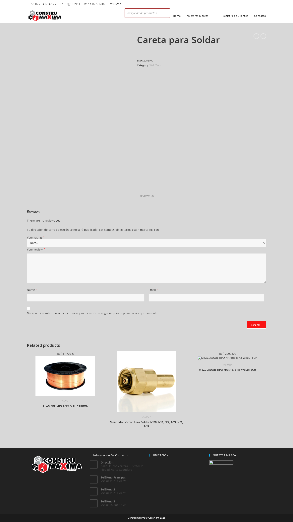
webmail (117, 4)
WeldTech (155, 65)
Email (153, 290)
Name (32, 290)
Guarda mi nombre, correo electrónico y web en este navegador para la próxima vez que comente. (92, 313)
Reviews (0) (147, 196)
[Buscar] (166, 13)
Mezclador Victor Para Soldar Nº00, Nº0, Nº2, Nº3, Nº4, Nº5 (146, 424)
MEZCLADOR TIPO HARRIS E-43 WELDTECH (227, 369)
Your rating (35, 237)
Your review (36, 249)
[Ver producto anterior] (256, 36)
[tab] (147, 196)
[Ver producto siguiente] (263, 36)
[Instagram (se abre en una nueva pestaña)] (264, 4)
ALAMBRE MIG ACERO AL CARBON (65, 406)
